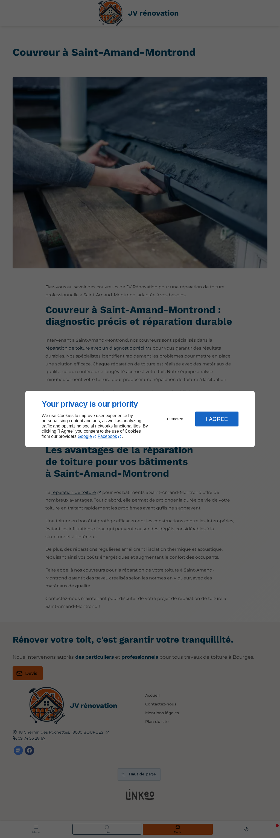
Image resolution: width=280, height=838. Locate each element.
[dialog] (140, 419)
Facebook (107, 436)
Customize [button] (175, 419)
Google (85, 436)
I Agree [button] (217, 419)
